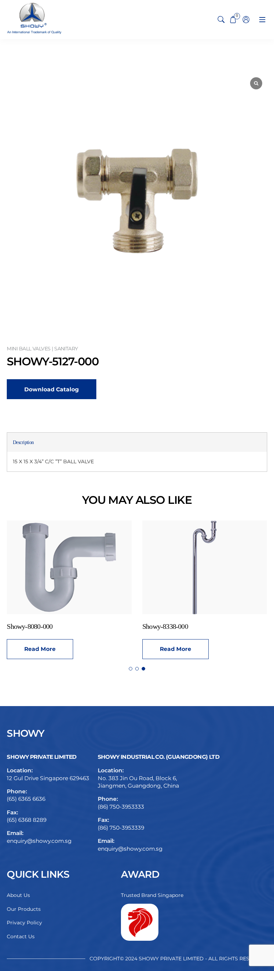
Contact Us (21, 936)
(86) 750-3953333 (121, 806)
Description (23, 442)
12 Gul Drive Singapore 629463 (48, 778)
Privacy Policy (24, 922)
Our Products (24, 909)
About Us (18, 895)
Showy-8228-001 (154, 626)
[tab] (23, 442)
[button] (130, 668)
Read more (165, 649)
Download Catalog (51, 389)
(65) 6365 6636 (26, 798)
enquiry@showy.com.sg (39, 840)
